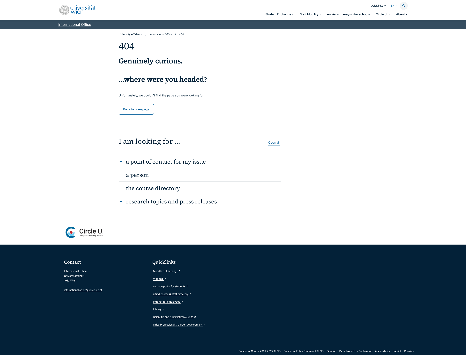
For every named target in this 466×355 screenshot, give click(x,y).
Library (157, 309)
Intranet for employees (167, 301)
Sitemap (331, 351)
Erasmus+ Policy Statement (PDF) (304, 351)
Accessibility (382, 351)
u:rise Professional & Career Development (178, 324)
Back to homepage (136, 109)
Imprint (397, 351)
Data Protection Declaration (355, 351)
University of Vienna (131, 34)
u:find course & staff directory (171, 293)
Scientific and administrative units (173, 316)
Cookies (409, 351)
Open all (274, 142)
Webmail (158, 278)
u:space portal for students (169, 286)
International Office (74, 24)
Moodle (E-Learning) (165, 271)
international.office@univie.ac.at (83, 289)
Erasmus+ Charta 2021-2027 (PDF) (260, 351)
